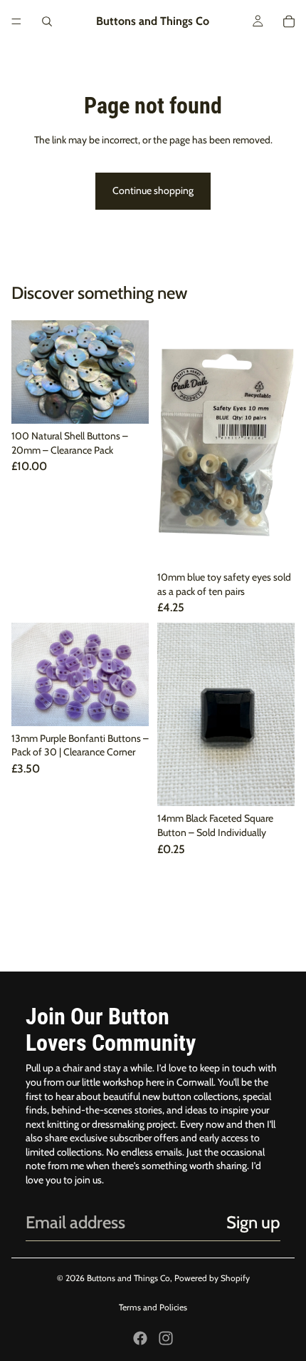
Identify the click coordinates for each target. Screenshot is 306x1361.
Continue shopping (153, 190)
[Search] (47, 21)
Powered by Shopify (212, 1278)
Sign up (253, 1222)
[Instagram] (165, 1338)
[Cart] (289, 21)
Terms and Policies (153, 1307)
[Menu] (16, 21)
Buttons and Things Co (128, 1278)
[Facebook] (140, 1338)
